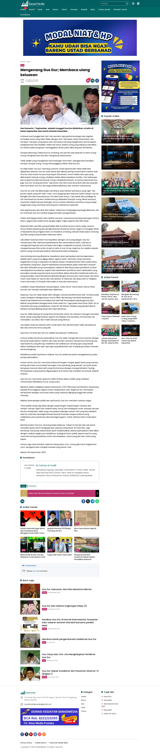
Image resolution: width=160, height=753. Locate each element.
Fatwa (83, 711)
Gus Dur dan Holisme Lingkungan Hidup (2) (64, 605)
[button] (127, 3)
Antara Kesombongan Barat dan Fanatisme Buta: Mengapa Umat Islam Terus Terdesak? (32, 530)
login (34, 571)
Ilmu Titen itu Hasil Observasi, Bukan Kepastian (129, 340)
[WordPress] (35, 734)
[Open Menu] (138, 3)
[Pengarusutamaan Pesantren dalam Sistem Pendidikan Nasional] (86, 545)
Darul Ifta (107, 696)
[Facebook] (83, 501)
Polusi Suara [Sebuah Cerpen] (110, 317)
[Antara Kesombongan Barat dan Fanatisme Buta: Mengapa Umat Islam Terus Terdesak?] (32, 518)
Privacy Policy (26, 743)
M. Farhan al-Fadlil (32, 80)
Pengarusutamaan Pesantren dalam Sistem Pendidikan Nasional (84, 557)
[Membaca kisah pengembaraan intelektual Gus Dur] (30, 641)
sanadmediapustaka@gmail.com (38, 704)
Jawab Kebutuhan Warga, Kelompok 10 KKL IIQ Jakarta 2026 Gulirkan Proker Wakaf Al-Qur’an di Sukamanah (110, 340)
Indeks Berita (40, 743)
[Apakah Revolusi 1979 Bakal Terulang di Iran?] (59, 518)
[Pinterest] (31, 734)
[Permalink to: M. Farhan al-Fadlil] (23, 81)
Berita (44, 629)
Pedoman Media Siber (59, 743)
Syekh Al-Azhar (110, 713)
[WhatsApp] (97, 501)
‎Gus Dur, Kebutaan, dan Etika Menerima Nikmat (67, 589)
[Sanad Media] (32, 3)
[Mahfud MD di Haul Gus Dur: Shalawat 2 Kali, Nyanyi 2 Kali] (32, 545)
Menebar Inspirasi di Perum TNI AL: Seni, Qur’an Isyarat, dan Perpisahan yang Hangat (110, 296)
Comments (30, 565)
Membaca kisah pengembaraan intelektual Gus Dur (69, 639)
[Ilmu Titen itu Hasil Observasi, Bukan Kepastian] (130, 330)
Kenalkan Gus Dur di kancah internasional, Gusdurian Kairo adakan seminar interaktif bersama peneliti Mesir (70, 622)
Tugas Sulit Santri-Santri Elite (59, 555)
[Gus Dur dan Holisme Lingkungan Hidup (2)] (30, 607)
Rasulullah (108, 700)
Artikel (45, 592)
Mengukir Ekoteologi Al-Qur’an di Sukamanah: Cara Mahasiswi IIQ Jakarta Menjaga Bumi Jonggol (130, 296)
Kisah (105, 312)
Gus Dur (33, 486)
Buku (44, 642)
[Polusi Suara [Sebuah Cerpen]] (110, 308)
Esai (22, 65)
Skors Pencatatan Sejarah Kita (85, 529)
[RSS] (44, 734)
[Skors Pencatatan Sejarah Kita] (86, 518)
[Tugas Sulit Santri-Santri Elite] (59, 545)
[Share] (97, 81)
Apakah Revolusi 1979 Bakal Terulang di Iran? (59, 529)
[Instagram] (39, 734)
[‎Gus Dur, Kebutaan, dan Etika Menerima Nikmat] (30, 591)
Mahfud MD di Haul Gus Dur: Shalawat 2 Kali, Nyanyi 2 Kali (32, 556)
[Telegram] (93, 501)
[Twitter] (88, 501)
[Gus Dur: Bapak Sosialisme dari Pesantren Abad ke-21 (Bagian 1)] (30, 674)
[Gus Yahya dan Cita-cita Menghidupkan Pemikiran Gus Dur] (30, 657)
